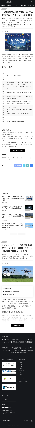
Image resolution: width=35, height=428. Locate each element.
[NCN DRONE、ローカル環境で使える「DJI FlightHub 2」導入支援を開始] (29, 207)
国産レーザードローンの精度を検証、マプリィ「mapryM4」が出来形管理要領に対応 (13, 215)
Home (20, 362)
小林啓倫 (28, 227)
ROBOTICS (21, 370)
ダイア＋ (14, 113)
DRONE (21, 364)
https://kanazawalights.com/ (15, 121)
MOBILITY (21, 366)
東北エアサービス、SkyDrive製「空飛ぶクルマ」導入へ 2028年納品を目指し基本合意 (13, 198)
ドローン (9, 158)
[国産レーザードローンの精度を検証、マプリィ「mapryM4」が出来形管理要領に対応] (29, 215)
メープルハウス (18, 107)
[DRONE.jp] (9, 1)
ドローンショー (17, 158)
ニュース (4, 8)
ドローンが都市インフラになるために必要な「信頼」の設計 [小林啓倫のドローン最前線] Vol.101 (13, 225)
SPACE (20, 368)
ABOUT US (21, 379)
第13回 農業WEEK (9, 294)
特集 (20, 372)
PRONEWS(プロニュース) (7, 410)
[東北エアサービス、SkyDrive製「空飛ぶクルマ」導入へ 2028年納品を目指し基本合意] (29, 198)
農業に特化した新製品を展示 (12, 291)
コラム (27, 225)
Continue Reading (17, 325)
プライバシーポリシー (24, 381)
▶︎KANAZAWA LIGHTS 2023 (17, 150)
